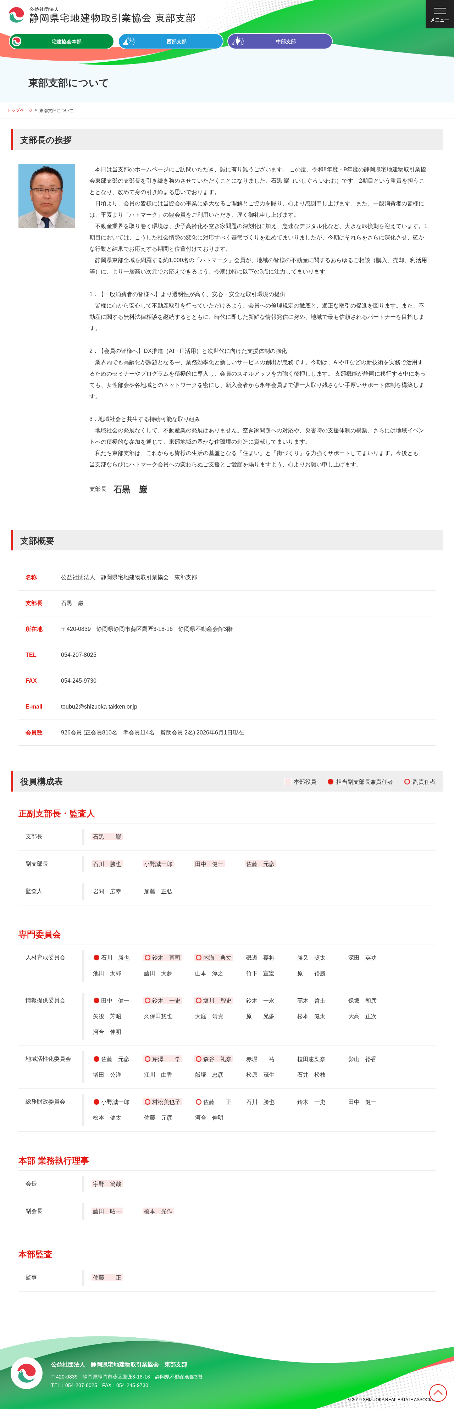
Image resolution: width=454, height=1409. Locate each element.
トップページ (20, 110)
